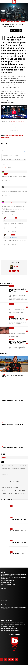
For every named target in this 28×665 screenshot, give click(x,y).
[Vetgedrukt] (2, 160)
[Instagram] (13, 271)
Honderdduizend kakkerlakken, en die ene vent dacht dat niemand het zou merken (17, 289)
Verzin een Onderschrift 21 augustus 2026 (12, 424)
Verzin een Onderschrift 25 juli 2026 (18, 508)
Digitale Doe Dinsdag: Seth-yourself (9, 628)
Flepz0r (8, 235)
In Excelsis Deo (12, 330)
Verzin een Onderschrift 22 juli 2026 (18, 542)
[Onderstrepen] (6, 160)
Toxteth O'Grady (12, 319)
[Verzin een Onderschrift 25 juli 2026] (5, 507)
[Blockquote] (12, 160)
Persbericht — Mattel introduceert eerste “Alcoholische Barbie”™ (18, 341)
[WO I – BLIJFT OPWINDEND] (4, 306)
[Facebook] (11, 30)
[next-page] (4, 560)
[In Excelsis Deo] (4, 330)
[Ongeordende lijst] (11, 160)
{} (17, 159)
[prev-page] (2, 560)
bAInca (10, 291)
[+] (19, 159)
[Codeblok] (14, 160)
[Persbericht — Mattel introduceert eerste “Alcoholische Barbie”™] (4, 342)
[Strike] (7, 160)
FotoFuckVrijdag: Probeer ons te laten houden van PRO (13, 624)
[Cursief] (4, 160)
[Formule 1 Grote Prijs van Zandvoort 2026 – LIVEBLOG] (14, 364)
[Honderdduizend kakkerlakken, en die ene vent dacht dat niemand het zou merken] (4, 288)
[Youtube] (18, 271)
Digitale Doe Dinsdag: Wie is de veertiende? (10, 630)
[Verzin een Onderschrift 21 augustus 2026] (14, 412)
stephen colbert (16, 135)
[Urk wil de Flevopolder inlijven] (4, 319)
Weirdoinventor (8, 171)
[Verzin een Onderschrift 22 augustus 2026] (14, 389)
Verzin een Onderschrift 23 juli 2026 (18, 531)
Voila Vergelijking (5, 616)
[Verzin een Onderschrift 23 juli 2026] (5, 530)
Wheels (3, 374)
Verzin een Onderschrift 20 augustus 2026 (12, 447)
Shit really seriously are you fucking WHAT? (13, 21)
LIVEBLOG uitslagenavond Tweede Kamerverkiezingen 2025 (13, 610)
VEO (3, 399)
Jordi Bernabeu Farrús (17, 121)
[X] (14, 30)
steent (10, 135)
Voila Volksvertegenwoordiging (8, 614)
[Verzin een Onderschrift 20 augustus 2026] (14, 436)
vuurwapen (4, 137)
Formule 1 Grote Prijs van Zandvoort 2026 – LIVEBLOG (13, 376)
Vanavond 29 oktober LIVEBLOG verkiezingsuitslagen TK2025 (14, 612)
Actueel (4, 20)
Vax (3, 478)
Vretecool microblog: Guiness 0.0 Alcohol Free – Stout (13, 593)
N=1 (10, 307)
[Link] (16, 160)
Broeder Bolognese (9, 202)
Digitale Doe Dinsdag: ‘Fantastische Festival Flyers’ (12, 622)
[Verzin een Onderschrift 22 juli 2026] (5, 541)
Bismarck (7, 187)
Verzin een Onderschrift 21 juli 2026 (17, 553)
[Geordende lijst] (9, 160)
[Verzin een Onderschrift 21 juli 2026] (5, 553)
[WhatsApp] (21, 30)
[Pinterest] (17, 30)
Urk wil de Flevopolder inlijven (16, 318)
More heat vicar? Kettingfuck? (7, 626)
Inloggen (24, 150)
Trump (21, 135)
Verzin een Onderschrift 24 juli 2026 (18, 519)
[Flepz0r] (12, 267)
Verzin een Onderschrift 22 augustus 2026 (12, 400)
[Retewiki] (16, 659)
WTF (8, 137)
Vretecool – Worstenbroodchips (8, 591)
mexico (6, 135)
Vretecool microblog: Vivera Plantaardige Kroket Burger (13, 595)
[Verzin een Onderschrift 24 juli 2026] (5, 518)
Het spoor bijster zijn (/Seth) (7, 580)
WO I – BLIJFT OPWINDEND (14, 306)
